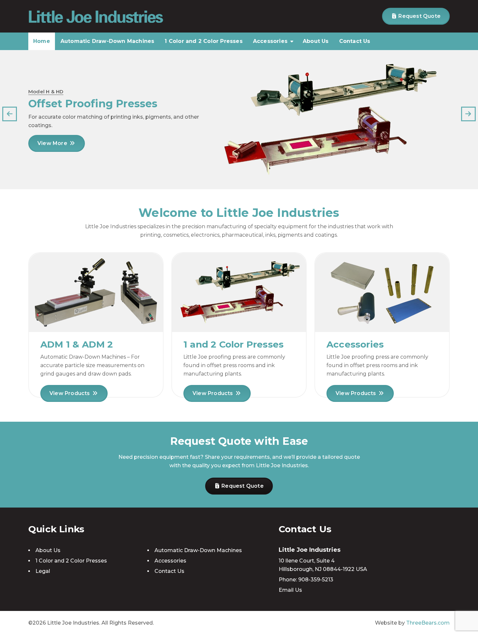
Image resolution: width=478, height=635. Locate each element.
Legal (42, 571)
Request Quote (419, 16)
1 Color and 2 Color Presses (203, 41)
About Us (316, 41)
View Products (70, 393)
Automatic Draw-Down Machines (107, 41)
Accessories (270, 41)
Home (41, 41)
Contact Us (354, 41)
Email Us (290, 590)
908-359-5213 (315, 579)
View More (53, 143)
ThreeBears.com (428, 623)
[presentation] (9, 114)
